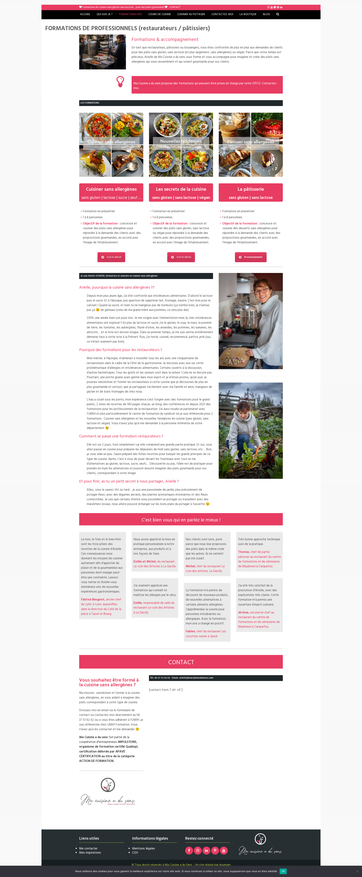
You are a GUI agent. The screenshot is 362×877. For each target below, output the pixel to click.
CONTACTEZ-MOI (222, 14)
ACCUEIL (85, 14)
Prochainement (253, 257)
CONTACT (174, 7)
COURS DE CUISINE (159, 14)
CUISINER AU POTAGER (191, 14)
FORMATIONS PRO (130, 14)
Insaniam (225, 865)
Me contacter (88, 848)
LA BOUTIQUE (248, 14)
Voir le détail (114, 257)
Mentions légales (143, 848)
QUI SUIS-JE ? (105, 14)
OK (283, 871)
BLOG (266, 14)
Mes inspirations (90, 852)
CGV (135, 852)
